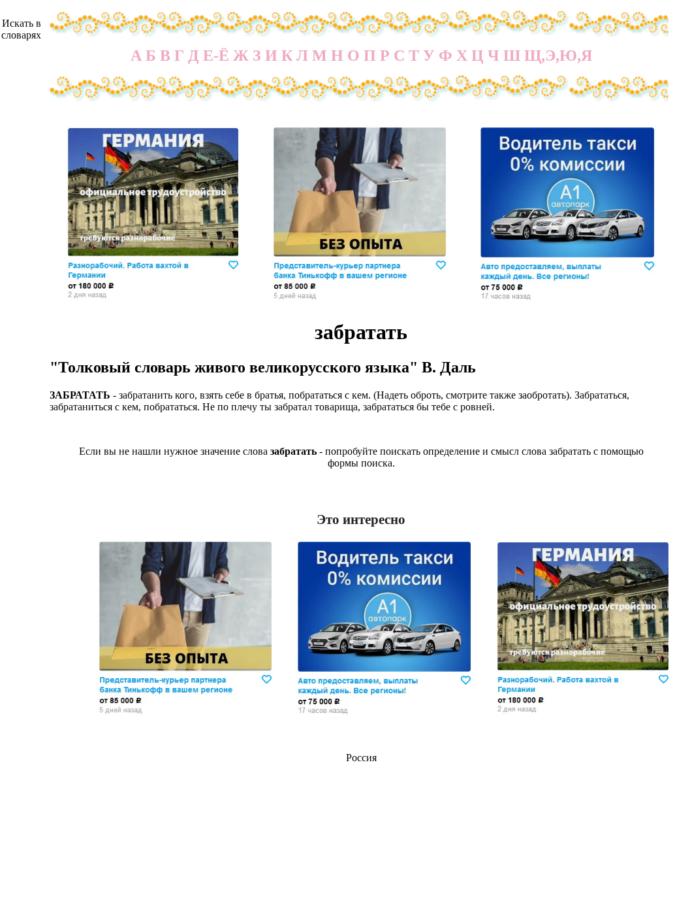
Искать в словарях (21, 29)
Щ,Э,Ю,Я (558, 55)
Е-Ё (216, 55)
